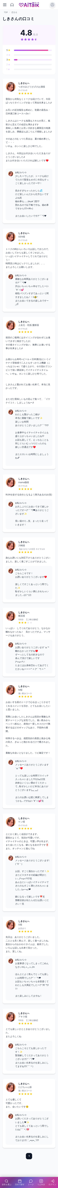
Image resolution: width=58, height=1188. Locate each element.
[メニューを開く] (4, 4)
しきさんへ (23, 83)
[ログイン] (52, 4)
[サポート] (12, 4)
